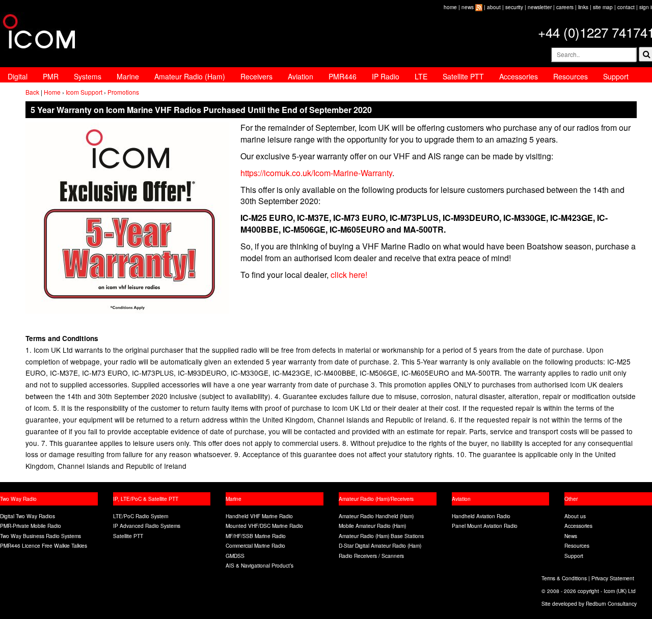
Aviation (300, 76)
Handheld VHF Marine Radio (259, 516)
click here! (349, 274)
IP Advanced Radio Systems (146, 525)
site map (603, 7)
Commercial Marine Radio (255, 545)
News (570, 536)
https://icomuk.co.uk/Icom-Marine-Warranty (316, 173)
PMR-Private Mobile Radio (30, 525)
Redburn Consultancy (611, 603)
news (467, 7)
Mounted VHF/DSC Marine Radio (264, 525)
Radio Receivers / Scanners (371, 555)
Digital (18, 76)
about (494, 7)
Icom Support (84, 92)
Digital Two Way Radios (27, 516)
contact (626, 7)
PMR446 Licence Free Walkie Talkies (43, 545)
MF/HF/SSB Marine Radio (256, 536)
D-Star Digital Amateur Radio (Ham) (380, 545)
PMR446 (343, 76)
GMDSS (235, 555)
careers (565, 7)
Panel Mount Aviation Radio (485, 525)
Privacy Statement (612, 578)
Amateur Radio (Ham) (189, 76)
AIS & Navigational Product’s (259, 565)
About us (575, 516)
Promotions (123, 92)
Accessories (518, 76)
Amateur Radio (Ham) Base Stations (381, 536)
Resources (570, 76)
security (514, 7)
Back (32, 92)
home (450, 7)
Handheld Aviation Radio (481, 516)
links (583, 7)
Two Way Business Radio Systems (40, 536)
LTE (421, 76)
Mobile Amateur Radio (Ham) (372, 525)
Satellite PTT (463, 76)
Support (616, 76)
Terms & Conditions (564, 578)
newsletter (540, 7)
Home (52, 92)
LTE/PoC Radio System (140, 516)
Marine (128, 76)
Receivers (256, 76)
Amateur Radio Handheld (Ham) (376, 516)
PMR (51, 76)
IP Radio (385, 76)
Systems (87, 76)
